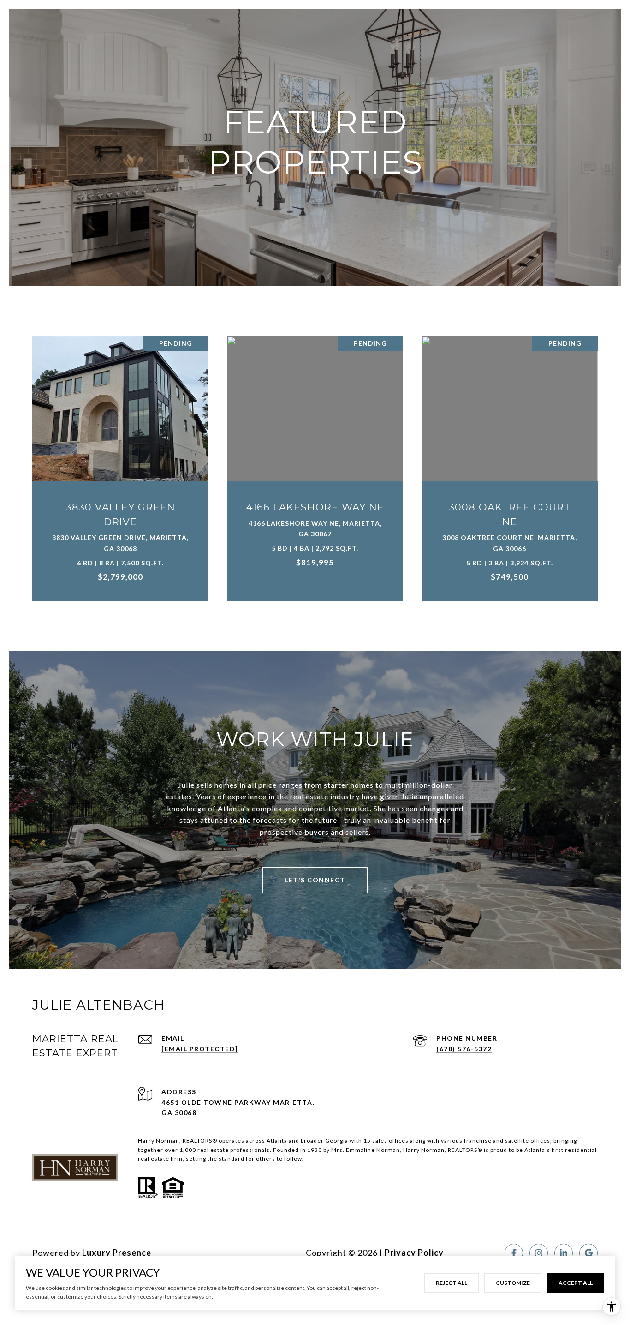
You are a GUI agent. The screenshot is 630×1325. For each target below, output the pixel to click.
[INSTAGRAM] (538, 1253)
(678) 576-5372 (464, 1049)
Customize (513, 1282)
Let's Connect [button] (315, 880)
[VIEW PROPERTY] (120, 456)
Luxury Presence (116, 1252)
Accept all (576, 1282)
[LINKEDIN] (563, 1253)
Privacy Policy (414, 1252)
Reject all (451, 1282)
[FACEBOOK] (514, 1253)
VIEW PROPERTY (120, 464)
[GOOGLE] (588, 1253)
